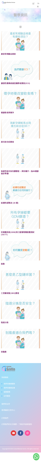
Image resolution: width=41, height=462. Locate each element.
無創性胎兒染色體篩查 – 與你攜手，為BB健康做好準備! (20, 172)
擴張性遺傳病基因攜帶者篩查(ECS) (15, 83)
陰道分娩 (4, 322)
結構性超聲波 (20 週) (10, 203)
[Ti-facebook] (20, 433)
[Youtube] (13, 433)
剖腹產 (4, 352)
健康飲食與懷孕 (7, 112)
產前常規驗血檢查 (8, 54)
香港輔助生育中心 (8, 410)
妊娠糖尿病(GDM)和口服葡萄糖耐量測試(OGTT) (17, 233)
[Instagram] (27, 433)
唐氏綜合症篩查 (7, 142)
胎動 (3, 264)
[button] (20, 27)
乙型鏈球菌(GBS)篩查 (10, 293)
